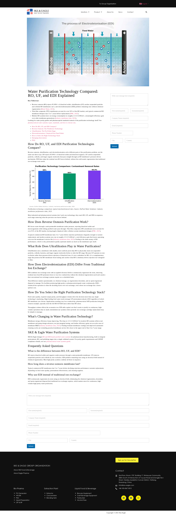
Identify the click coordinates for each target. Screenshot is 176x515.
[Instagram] (138, 497)
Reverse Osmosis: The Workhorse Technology (47, 129)
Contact (130, 12)
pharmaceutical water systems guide (58, 341)
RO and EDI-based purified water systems (56, 337)
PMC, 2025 (74, 113)
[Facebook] (131, 497)
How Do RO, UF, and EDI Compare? (44, 126)
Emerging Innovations (39, 138)
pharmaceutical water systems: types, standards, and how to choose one (52, 123)
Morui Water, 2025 (47, 109)
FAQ (33, 140)
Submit (114, 146)
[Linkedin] (123, 497)
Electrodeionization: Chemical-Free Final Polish (48, 133)
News (120, 12)
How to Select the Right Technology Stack (46, 135)
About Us (110, 12)
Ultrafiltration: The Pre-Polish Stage (44, 131)
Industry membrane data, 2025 (65, 118)
